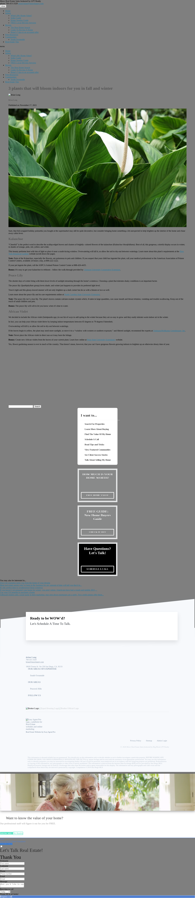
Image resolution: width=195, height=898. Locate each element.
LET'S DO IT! (6, 844)
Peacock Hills (36, 689)
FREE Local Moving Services (23, 23)
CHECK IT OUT (97, 532)
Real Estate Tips (12, 42)
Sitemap (149, 741)
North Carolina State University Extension (82, 294)
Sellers (8, 13)
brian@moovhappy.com (31, 3)
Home (7, 11)
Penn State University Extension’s (101, 340)
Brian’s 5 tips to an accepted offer (25, 32)
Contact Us (151, 630)
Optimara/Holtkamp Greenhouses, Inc (169, 331)
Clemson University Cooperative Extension (102, 270)
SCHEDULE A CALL (97, 569)
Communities (10, 37)
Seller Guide (16, 18)
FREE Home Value (97, 495)
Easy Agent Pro (50, 732)
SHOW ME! (6, 833)
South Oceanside (18, 39)
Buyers (8, 25)
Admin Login (162, 741)
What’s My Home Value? (21, 15)
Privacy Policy (135, 741)
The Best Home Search (20, 27)
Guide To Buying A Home (22, 30)
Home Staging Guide (19, 20)
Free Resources (11, 35)
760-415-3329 (9, 3)
